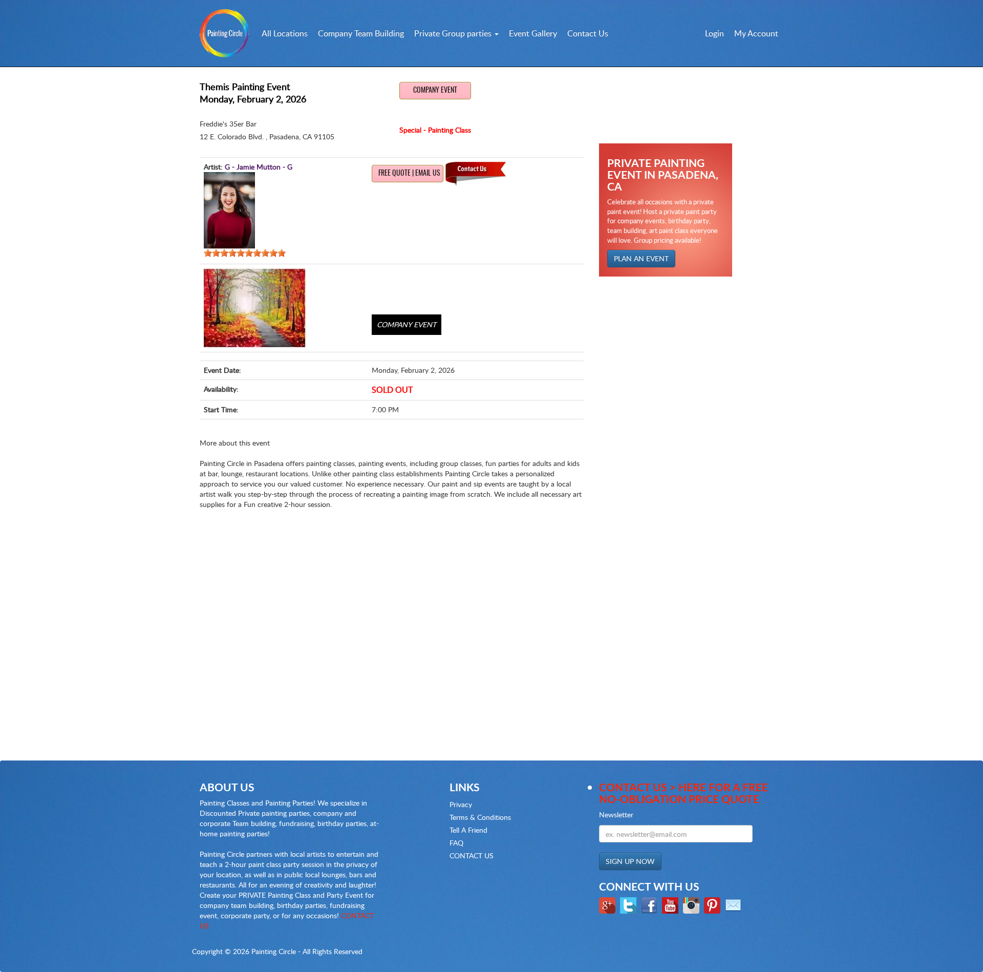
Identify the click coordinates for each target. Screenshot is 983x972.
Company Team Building (361, 33)
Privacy (461, 804)
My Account (756, 33)
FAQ (456, 843)
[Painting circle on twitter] (629, 905)
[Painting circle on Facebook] (650, 905)
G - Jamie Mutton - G (258, 167)
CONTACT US (472, 855)
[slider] (245, 253)
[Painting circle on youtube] (671, 905)
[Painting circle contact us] (734, 905)
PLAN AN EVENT (641, 258)
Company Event (435, 90)
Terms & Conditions (480, 817)
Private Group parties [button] (454, 33)
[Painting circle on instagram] (692, 905)
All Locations (285, 33)
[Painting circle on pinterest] (713, 905)
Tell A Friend (468, 830)
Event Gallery (533, 33)
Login (714, 33)
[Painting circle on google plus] (608, 905)
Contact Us (587, 33)
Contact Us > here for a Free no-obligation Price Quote (683, 792)
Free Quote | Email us (409, 173)
